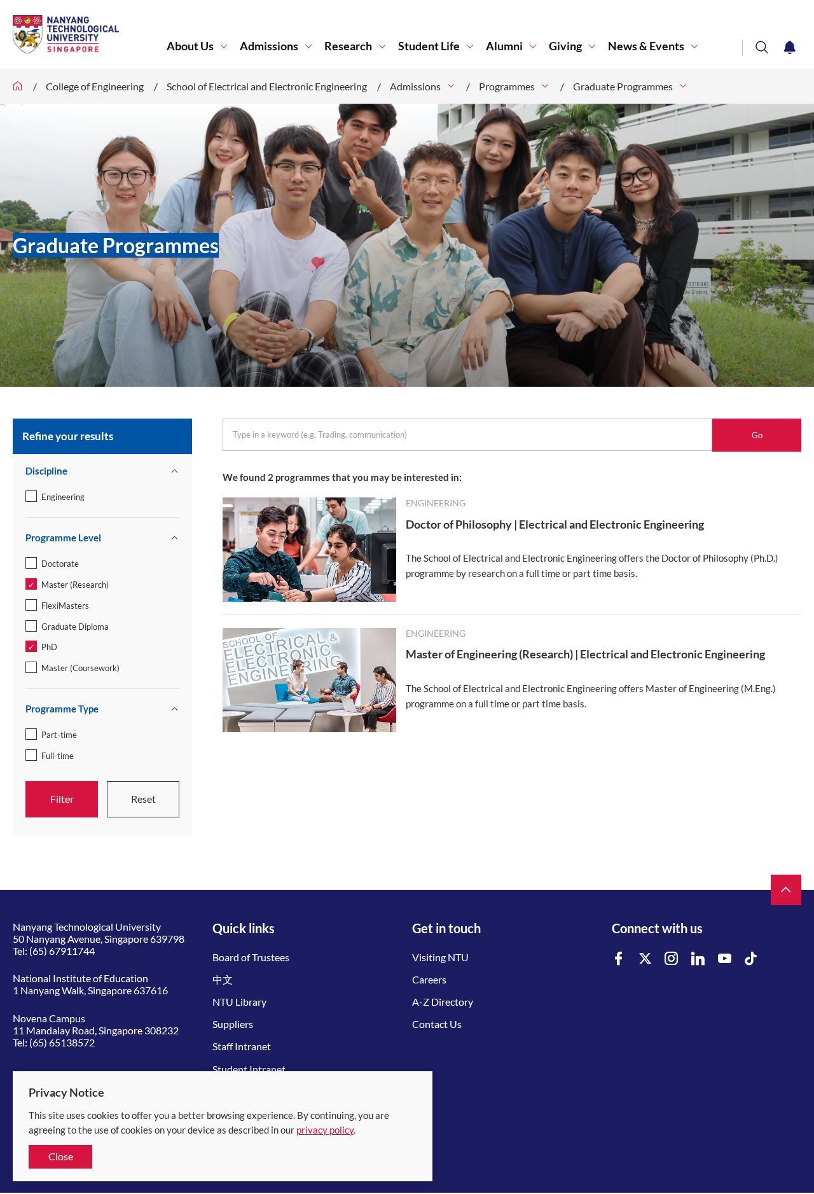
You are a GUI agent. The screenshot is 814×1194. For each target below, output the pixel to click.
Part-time (59, 735)
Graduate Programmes (623, 86)
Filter (62, 799)
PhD (49, 647)
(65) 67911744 (62, 951)
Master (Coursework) (80, 668)
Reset (143, 799)
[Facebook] (619, 959)
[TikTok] (751, 959)
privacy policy (325, 1129)
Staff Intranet (241, 1046)
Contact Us (437, 1024)
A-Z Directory (442, 1002)
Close (60, 1156)
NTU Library (239, 1002)
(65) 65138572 (62, 1042)
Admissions (269, 46)
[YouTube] (725, 959)
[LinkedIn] (698, 959)
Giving (565, 46)
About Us (190, 46)
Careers (429, 979)
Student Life (429, 46)
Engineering (63, 497)
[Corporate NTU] (18, 86)
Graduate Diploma (75, 626)
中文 (222, 979)
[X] (645, 959)
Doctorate (60, 564)
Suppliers (232, 1024)
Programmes (507, 86)
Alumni (504, 46)
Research (348, 46)
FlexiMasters (65, 605)
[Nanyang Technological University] (90, 34)
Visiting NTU (440, 957)
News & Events (646, 46)
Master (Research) (75, 585)
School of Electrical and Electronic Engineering (267, 86)
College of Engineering (95, 86)
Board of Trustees (250, 957)
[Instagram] (672, 959)
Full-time (57, 756)
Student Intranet (249, 1069)
